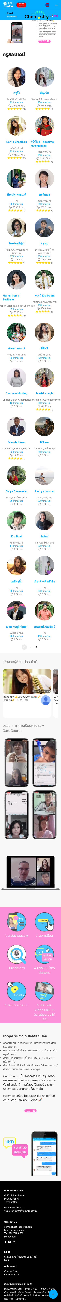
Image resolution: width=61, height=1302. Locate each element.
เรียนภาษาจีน (31, 1289)
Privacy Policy (11, 1198)
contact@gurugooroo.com (18, 1227)
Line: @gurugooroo (14, 1230)
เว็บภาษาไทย (11, 1271)
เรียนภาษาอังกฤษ (13, 1289)
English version (12, 1274)
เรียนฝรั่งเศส (24, 1292)
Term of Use (11, 1202)
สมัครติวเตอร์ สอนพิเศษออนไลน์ (20, 1256)
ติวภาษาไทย (48, 1295)
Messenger (10, 1236)
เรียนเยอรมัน (40, 1292)
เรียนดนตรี (20, 1298)
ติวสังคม (8, 1298)
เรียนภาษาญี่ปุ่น (48, 1289)
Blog (6, 1260)
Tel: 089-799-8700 (14, 1233)
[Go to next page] (36, 647)
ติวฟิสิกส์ (9, 1295)
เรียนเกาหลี (10, 1292)
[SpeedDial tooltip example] (53, 1294)
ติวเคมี (27, 1295)
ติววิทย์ (19, 1295)
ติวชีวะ (37, 1295)
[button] (47, 5)
